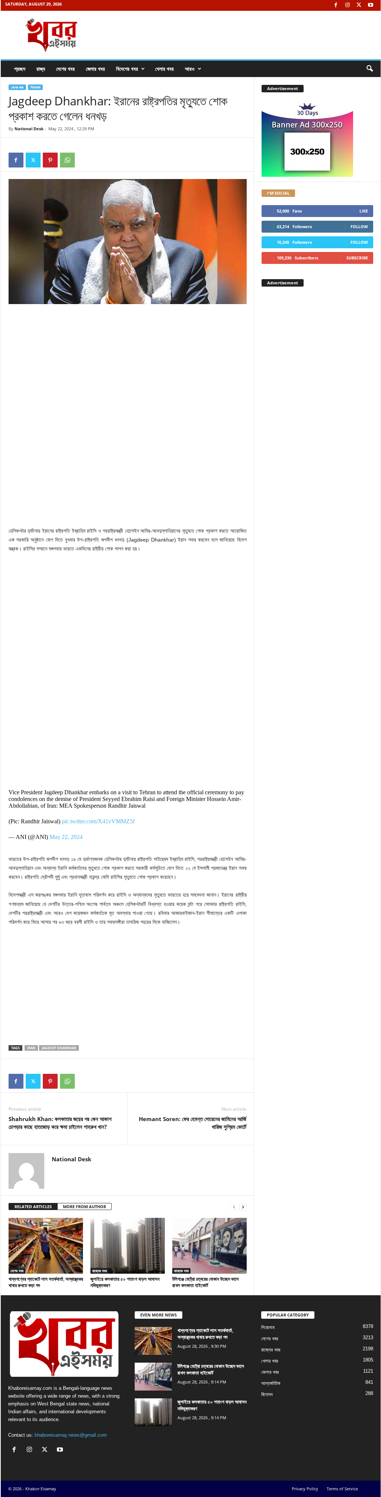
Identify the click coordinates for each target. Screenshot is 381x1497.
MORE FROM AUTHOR (84, 1206)
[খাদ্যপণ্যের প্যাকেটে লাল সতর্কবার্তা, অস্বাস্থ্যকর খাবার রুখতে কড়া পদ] (46, 1246)
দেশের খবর (65, 68)
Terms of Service (342, 1488)
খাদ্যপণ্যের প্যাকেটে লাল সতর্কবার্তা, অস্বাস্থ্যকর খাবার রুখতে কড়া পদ (46, 1282)
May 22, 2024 (66, 837)
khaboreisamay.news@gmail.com (71, 1435)
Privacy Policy (305, 1488)
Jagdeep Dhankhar (59, 1048)
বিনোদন (267, 1394)
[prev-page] (234, 1207)
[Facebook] (336, 5)
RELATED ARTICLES (33, 1206)
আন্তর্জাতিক (270, 1383)
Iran (31, 1048)
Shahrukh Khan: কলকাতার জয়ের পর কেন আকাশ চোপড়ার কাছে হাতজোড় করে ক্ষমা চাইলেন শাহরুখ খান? (60, 1122)
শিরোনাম (35, 87)
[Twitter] (359, 5)
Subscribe (357, 258)
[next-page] (243, 1207)
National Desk (29, 128)
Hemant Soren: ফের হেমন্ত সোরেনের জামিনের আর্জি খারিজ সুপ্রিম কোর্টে (192, 1122)
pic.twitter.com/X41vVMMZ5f (98, 821)
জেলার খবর (95, 68)
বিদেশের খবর (127, 68)
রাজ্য (40, 68)
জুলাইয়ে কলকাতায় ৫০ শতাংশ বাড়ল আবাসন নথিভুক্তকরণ (125, 1282)
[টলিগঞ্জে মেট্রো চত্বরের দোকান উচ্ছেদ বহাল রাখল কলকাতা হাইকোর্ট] (209, 1246)
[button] (369, 69)
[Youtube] (370, 5)
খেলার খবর (164, 68)
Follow (359, 226)
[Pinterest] (50, 160)
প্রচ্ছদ (19, 68)
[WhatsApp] (67, 160)
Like (363, 211)
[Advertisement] (128, 364)
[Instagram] (347, 5)
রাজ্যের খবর (99, 1270)
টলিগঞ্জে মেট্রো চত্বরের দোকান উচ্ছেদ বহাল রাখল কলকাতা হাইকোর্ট (205, 1282)
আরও (190, 68)
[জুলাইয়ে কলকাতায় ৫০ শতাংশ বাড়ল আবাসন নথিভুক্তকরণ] (127, 1246)
